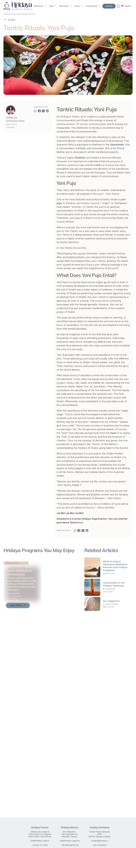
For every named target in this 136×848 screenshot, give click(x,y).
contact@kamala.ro (99, 840)
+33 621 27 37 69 (40, 845)
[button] (35, 111)
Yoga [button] (51, 6)
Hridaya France (39, 827)
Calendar (109, 6)
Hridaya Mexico (70, 827)
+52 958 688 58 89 (69, 845)
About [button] (77, 6)
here (80, 522)
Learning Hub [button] (91, 6)
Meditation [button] (38, 6)
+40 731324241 (100, 845)
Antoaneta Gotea (15, 120)
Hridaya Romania (99, 827)
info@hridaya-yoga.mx (70, 840)
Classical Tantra (9, 14)
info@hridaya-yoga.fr (40, 840)
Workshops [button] (64, 6)
